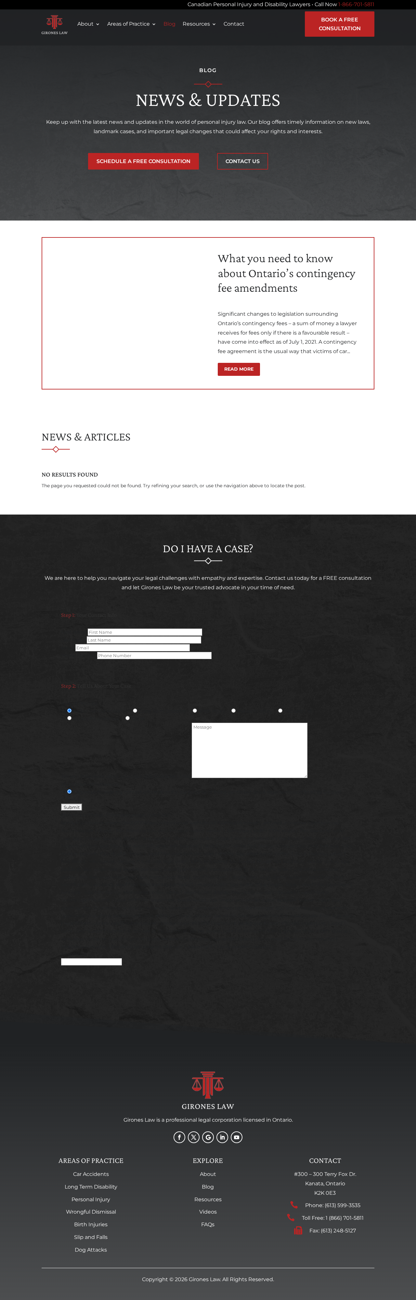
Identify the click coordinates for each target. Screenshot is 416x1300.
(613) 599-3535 (342, 1205)
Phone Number (79, 655)
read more (239, 369)
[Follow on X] (194, 1137)
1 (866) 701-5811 (345, 1218)
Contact (234, 24)
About (85, 24)
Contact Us (243, 161)
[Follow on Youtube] (236, 1137)
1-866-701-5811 (356, 4)
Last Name (74, 640)
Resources (196, 24)
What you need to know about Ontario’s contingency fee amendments (286, 272)
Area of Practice (79, 703)
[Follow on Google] (208, 1137)
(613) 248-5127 (338, 1231)
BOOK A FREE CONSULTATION (340, 24)
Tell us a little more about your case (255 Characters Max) (126, 776)
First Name (74, 632)
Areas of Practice (128, 24)
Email (68, 648)
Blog (169, 24)
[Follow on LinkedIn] (222, 1137)
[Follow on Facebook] (179, 1137)
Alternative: (74, 954)
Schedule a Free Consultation (143, 161)
